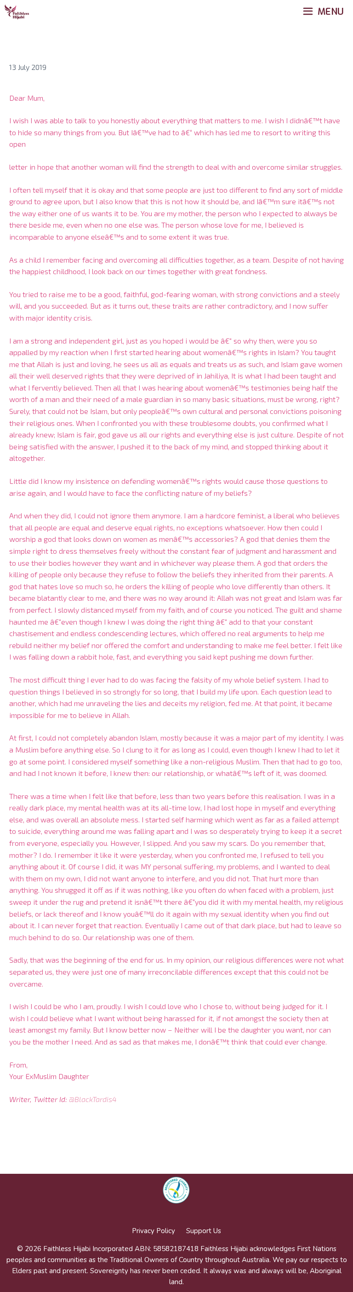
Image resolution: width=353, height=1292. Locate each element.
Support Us (203, 1230)
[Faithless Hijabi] (17, 12)
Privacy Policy (153, 1230)
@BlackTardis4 (93, 1099)
